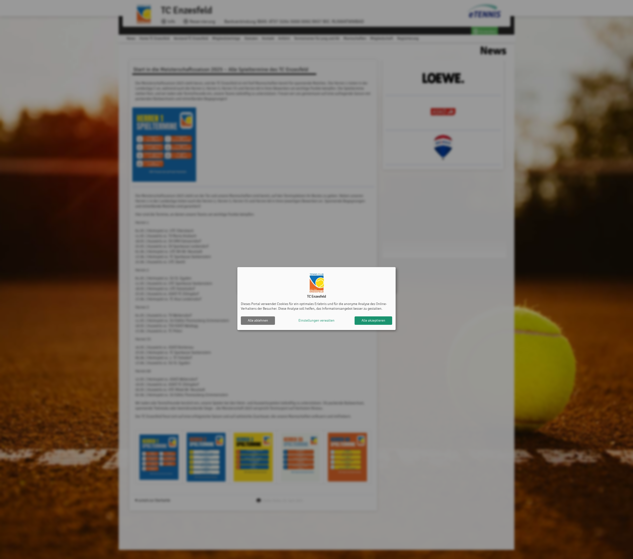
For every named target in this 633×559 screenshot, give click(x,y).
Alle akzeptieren (373, 320)
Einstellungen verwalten (316, 320)
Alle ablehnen (258, 320)
